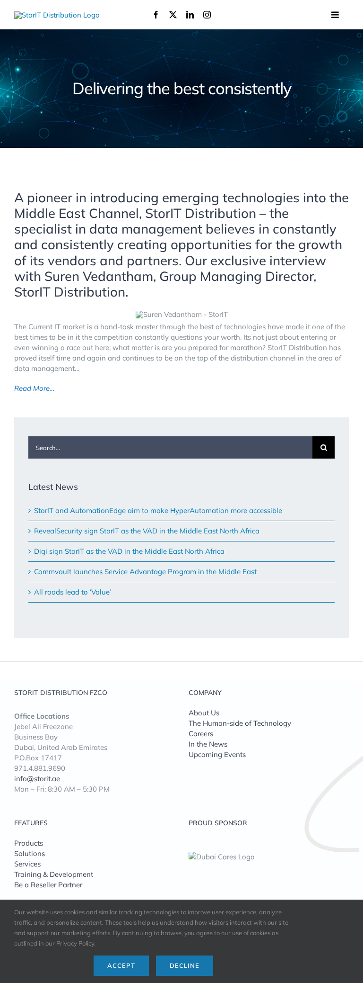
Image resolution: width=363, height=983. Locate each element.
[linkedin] (190, 14)
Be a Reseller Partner (48, 884)
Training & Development (53, 874)
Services (27, 863)
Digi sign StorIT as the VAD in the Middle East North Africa (129, 551)
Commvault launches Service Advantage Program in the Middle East (145, 571)
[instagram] (207, 14)
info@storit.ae (37, 778)
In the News (208, 744)
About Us (204, 712)
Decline (184, 965)
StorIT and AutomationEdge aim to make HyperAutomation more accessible (158, 510)
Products (28, 843)
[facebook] (156, 14)
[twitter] (173, 14)
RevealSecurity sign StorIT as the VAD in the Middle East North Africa (146, 530)
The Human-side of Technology (240, 723)
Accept (121, 965)
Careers (201, 733)
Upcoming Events (217, 754)
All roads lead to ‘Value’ (72, 591)
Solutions (29, 853)
